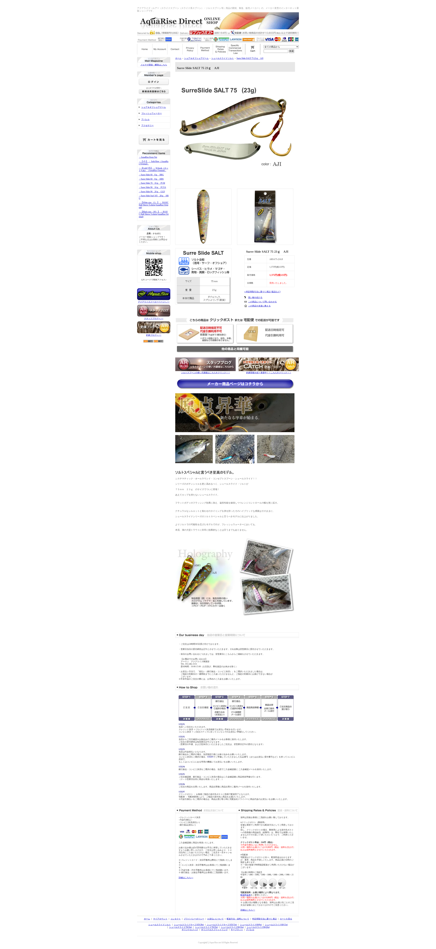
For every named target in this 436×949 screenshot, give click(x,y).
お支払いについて (215, 919)
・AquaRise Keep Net (148, 157)
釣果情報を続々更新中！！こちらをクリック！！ (268, 372)
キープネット (237, 929)
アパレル (145, 119)
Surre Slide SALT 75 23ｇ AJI (250, 58)
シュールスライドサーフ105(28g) (189, 924)
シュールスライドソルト (222, 58)
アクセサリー (147, 125)
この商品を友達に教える (259, 306)
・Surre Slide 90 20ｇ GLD (152, 191)
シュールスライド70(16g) (180, 927)
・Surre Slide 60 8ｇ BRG (151, 175)
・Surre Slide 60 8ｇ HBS (151, 179)
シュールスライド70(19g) (206, 927)
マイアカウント (160, 919)
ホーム (178, 58)
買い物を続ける (255, 297)
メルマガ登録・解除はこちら (154, 65)
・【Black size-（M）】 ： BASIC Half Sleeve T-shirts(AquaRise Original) (154, 214)
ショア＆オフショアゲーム (153, 107)
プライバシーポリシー (194, 919)
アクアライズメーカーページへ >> (153, 302)
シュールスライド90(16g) (232, 927)
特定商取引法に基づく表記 (264, 919)
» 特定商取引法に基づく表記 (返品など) (262, 291)
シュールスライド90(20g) (258, 927)
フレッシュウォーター (151, 113)
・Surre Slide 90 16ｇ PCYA (152, 187)
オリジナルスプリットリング (214, 929)
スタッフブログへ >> (153, 318)
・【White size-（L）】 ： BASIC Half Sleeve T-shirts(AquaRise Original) (153, 205)
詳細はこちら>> (186, 877)
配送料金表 (245, 895)
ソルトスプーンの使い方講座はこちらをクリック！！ (205, 372)
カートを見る (286, 919)
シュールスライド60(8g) (251, 924)
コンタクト (175, 919)
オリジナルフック (190, 929)
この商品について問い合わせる (262, 302)
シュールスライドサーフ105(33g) (221, 924)
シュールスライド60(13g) (276, 924)
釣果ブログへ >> (153, 335)
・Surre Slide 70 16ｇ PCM (152, 183)
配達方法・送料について (238, 919)
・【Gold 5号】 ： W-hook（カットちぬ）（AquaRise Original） (153, 169)
